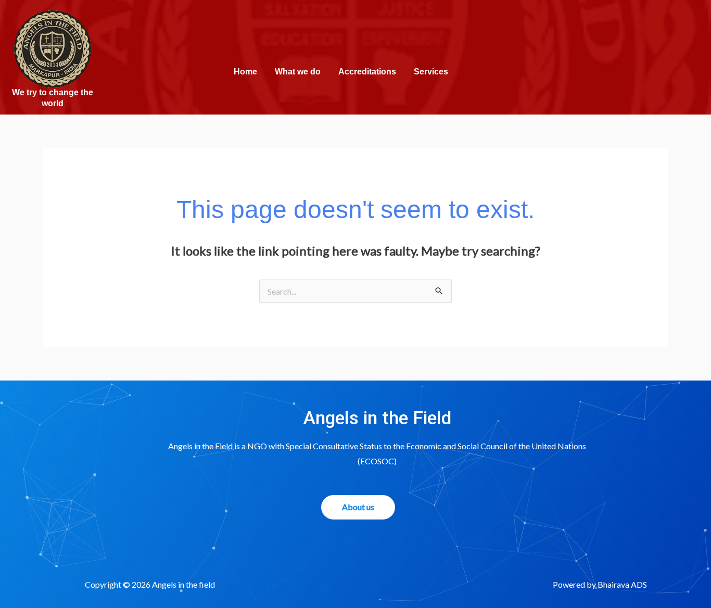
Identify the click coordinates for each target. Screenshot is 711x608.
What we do (298, 71)
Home (245, 71)
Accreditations (367, 71)
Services (431, 71)
